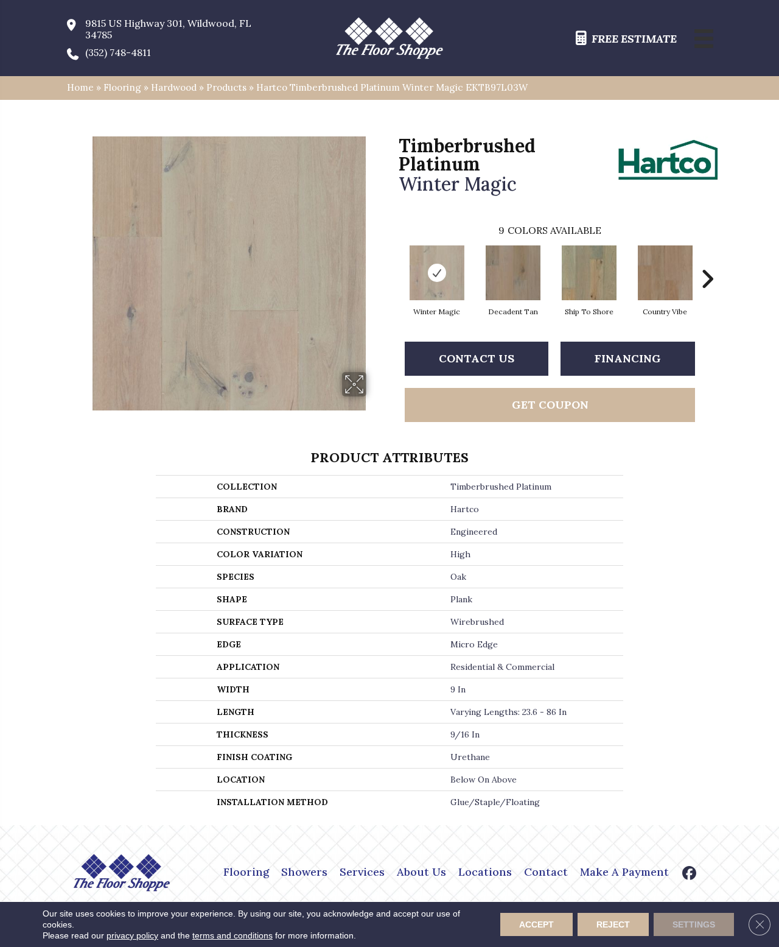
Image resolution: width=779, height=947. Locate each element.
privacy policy (132, 935)
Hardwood (174, 87)
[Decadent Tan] (513, 272)
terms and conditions (232, 935)
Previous (392, 261)
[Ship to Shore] (589, 272)
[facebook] (690, 874)
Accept (536, 924)
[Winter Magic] (437, 272)
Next (707, 261)
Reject (613, 924)
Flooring (122, 87)
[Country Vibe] (665, 272)
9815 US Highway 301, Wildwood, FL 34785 (168, 29)
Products (226, 87)
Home (80, 87)
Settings (693, 924)
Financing (628, 358)
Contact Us (476, 358)
